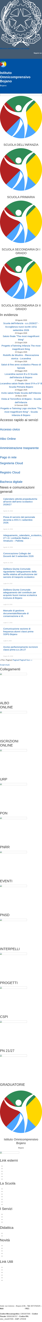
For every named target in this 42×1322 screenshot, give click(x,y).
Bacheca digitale (11, 481)
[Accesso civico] (0, 425)
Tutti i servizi (8, 1222)
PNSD (4, 915)
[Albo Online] (0, 435)
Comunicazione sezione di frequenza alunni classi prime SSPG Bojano (18, 631)
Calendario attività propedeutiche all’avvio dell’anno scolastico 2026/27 (20, 502)
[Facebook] (4, 58)
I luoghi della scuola (11, 1191)
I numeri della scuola (11, 1197)
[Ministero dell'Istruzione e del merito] (21, 22)
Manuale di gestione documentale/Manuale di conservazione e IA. (16, 613)
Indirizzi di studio (9, 1219)
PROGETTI (9, 983)
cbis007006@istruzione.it (14, 1309)
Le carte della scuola (11, 1199)
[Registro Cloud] (0, 468)
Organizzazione (9, 1202)
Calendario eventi (10, 1251)
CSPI (4, 1017)
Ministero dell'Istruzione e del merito (14, 48)
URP (3, 779)
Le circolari (7, 1248)
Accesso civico (10, 429)
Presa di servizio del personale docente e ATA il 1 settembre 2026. (19, 520)
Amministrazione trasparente (19, 448)
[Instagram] (7, 58)
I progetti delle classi (11, 1236)
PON (3, 813)
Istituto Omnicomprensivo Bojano (15, 77)
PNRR (5, 847)
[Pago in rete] (0, 453)
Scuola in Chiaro (9, 1174)
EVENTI (6, 881)
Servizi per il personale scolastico (16, 1217)
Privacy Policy (10, 1284)
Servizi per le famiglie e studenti (15, 1214)
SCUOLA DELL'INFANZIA (21, 144)
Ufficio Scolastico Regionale (14, 1169)
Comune (6, 1179)
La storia (6, 1204)
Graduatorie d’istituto (11, 1278)
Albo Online (8, 438)
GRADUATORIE (12, 1085)
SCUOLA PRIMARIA (21, 197)
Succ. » (29, 660)
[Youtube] (10, 58)
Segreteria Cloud (11, 463)
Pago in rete (8, 457)
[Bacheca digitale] (0, 478)
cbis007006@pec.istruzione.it (11, 1311)
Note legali (8, 1300)
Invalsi (5, 1171)
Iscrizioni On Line (10, 1176)
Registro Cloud (10, 472)
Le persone (7, 1194)
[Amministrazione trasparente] (0, 444)
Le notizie (7, 1246)
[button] (21, 94)
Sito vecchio (8, 1280)
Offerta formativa (9, 1233)
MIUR (5, 1166)
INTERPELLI (10, 949)
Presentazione (9, 1189)
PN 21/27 (7, 1051)
